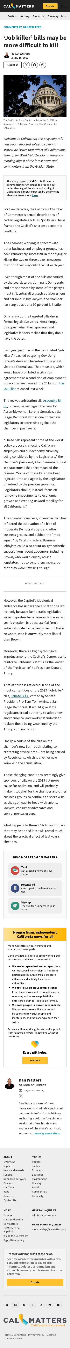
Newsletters (11, 1223)
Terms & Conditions (15, 1334)
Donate (50, 6)
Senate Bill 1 (20, 696)
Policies (8, 1183)
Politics (12, 16)
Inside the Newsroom (16, 1236)
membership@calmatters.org (49, 1229)
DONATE (35, 1060)
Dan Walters (32, 27)
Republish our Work (15, 1179)
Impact (7, 1166)
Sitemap (51, 1334)
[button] (63, 6)
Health (35, 1187)
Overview (9, 1161)
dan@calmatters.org (33, 1090)
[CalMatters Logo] (19, 6)
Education (38, 16)
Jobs (6, 1191)
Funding (8, 1174)
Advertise (9, 1196)
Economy (52, 16)
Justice (36, 1166)
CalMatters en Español (12, 1229)
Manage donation (14, 1219)
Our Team (9, 1187)
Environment (39, 1179)
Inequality (37, 1196)
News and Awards (14, 1170)
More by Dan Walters (47, 1133)
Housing (24, 16)
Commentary (12, 27)
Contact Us (10, 1200)
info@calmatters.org (44, 1215)
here (35, 195)
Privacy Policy (36, 1334)
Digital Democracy (14, 1240)
